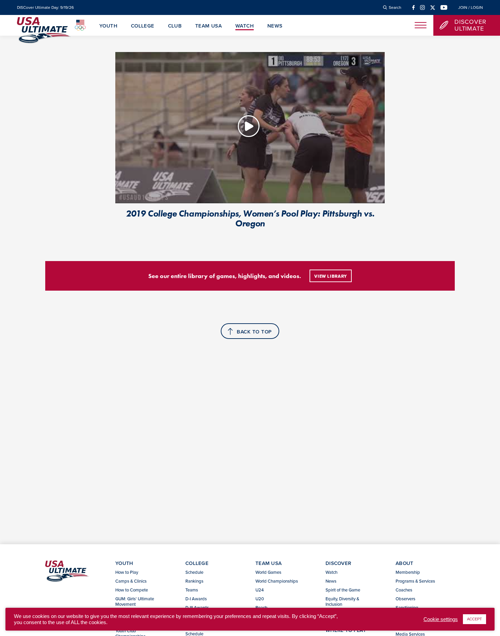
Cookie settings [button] (440, 619)
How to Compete (131, 590)
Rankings (194, 581)
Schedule (194, 572)
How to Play (126, 572)
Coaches (404, 590)
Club (175, 26)
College (142, 26)
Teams (191, 590)
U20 (259, 599)
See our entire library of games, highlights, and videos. (224, 276)
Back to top (254, 331)
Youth (108, 26)
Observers (405, 599)
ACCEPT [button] (474, 619)
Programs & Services (415, 581)
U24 (259, 590)
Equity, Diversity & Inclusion (342, 601)
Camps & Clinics (131, 581)
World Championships (276, 581)
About (405, 563)
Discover (338, 563)
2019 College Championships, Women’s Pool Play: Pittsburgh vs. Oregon (250, 218)
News (275, 26)
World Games (268, 572)
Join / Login (470, 7)
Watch (244, 26)
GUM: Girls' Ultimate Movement (134, 601)
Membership (408, 572)
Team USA (208, 26)
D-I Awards (196, 599)
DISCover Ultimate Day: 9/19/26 (45, 7)
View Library (330, 276)
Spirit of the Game (343, 590)
